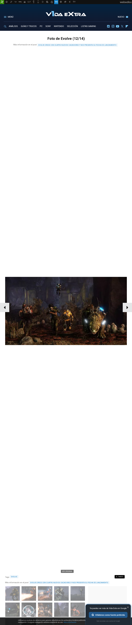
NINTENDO (59, 26)
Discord (108, 26)
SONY (48, 26)
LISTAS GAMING (88, 26)
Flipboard (126, 26)
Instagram (112, 26)
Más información (70, 622)
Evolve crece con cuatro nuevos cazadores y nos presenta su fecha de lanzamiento (77, 45)
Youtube (117, 26)
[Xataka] (2, 2)
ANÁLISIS (13, 26)
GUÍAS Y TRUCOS (29, 26)
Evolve (14, 577)
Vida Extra (66, 13)
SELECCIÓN (72, 26)
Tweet (120, 577)
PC (41, 26)
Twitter (122, 26)
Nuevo (121, 17)
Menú (10, 17)
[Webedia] (126, 2)
